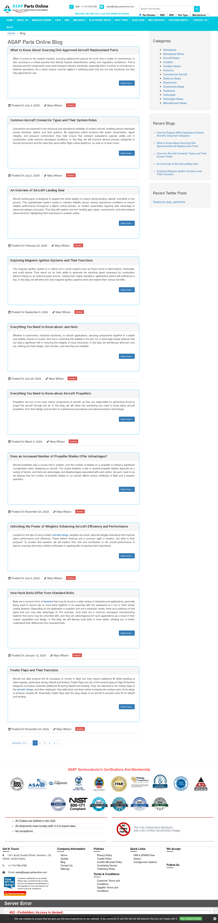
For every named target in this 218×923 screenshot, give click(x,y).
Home (10, 20)
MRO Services (157, 20)
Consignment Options (145, 862)
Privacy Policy (104, 855)
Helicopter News (173, 99)
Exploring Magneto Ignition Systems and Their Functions (51, 260)
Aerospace (169, 50)
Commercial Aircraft (175, 74)
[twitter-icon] (174, 875)
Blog (10, 27)
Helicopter (169, 95)
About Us (22, 20)
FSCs (58, 20)
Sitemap (65, 868)
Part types (121, 20)
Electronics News (173, 87)
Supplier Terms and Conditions (107, 889)
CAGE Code (138, 20)
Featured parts (178, 20)
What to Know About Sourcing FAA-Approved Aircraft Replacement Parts (64, 50)
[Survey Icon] (15, 893)
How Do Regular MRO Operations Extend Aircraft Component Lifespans (180, 134)
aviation (71, 105)
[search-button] (197, 9)
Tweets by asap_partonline (169, 202)
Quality (64, 858)
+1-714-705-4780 (89, 6)
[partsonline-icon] (182, 875)
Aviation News (172, 66)
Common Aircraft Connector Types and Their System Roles (53, 120)
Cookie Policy (104, 858)
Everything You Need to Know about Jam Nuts (44, 327)
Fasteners (169, 91)
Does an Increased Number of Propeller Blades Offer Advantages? (58, 456)
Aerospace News (173, 54)
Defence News (172, 78)
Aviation (168, 62)
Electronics (170, 82)
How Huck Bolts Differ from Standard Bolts (42, 593)
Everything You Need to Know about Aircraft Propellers (50, 393)
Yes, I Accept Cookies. (191, 918)
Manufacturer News (175, 103)
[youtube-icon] (189, 875)
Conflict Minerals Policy (109, 862)
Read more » (127, 83)
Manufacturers (41, 20)
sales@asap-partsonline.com (120, 6)
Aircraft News (171, 58)
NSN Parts (79, 20)
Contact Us (200, 20)
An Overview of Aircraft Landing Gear (37, 190)
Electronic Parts (100, 20)
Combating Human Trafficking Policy (107, 867)
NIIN (67, 20)
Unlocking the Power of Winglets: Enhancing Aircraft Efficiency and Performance (69, 526)
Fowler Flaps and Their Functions (34, 670)
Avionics (168, 70)
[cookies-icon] (214, 918)
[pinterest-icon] (196, 875)
